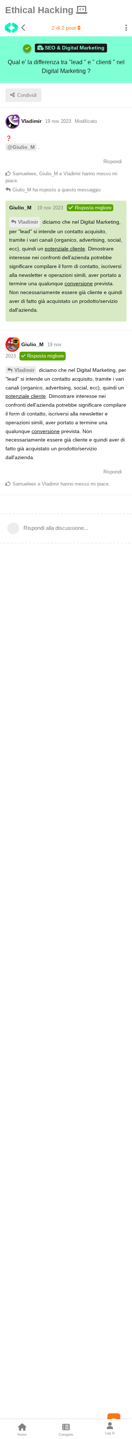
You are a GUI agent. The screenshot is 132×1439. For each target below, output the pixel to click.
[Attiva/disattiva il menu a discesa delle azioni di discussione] (126, 27)
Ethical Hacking (40, 10)
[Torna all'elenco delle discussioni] (13, 27)
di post (64, 28)
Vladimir (28, 222)
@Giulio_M (21, 147)
